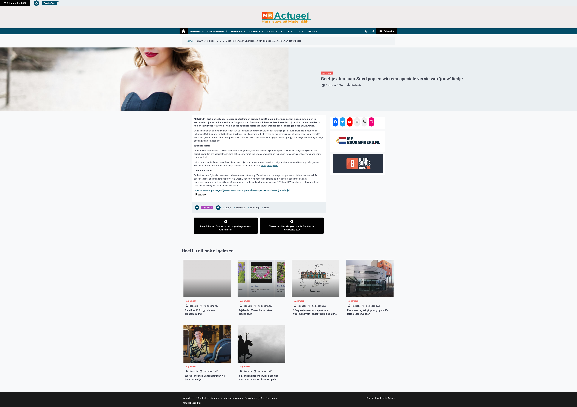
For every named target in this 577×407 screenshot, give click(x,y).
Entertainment (215, 31)
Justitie (285, 31)
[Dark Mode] (366, 31)
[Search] (373, 31)
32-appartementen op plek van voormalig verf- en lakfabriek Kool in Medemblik (314, 314)
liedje (228, 207)
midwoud (240, 207)
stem (266, 207)
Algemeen (195, 31)
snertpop (254, 207)
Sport (270, 31)
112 (298, 31)
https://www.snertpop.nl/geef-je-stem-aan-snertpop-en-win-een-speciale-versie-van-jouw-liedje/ (242, 190)
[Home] (184, 31)
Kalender (312, 31)
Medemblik (254, 31)
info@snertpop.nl (269, 165)
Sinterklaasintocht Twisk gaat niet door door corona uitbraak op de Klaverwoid (258, 379)
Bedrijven (236, 31)
